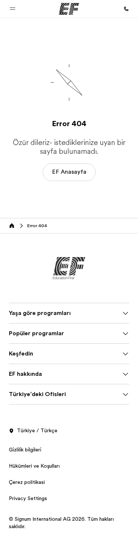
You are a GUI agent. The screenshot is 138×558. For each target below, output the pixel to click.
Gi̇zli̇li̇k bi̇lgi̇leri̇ (25, 450)
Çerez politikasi (27, 482)
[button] (12, 9)
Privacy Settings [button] (28, 498)
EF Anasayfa (69, 172)
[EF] (69, 9)
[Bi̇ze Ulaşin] (126, 9)
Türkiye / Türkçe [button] (37, 430)
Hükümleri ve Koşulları (34, 466)
